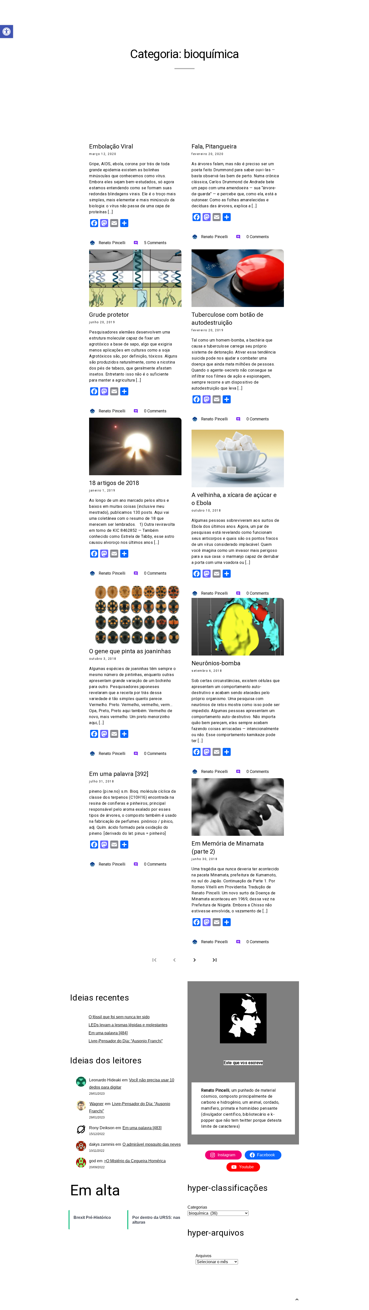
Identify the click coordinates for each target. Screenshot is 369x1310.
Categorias (197, 1207)
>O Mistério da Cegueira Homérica (135, 1161)
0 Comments (252, 236)
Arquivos (203, 1256)
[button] (6, 31)
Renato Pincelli (112, 242)
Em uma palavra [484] (108, 1033)
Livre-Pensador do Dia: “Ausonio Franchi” (126, 1041)
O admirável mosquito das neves (151, 1144)
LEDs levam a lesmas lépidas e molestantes (128, 1025)
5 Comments (150, 242)
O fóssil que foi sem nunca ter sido (119, 1017)
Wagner (96, 1104)
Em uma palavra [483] (141, 1128)
